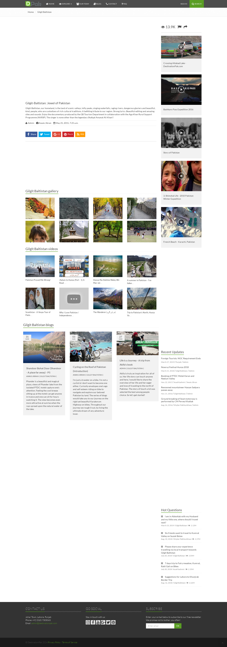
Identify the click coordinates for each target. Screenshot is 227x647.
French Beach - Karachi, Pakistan (179, 241)
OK (177, 625)
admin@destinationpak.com (44, 623)
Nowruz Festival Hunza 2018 (175, 367)
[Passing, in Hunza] (107, 231)
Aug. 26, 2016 (166, 405)
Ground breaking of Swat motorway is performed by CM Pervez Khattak (179, 400)
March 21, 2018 (167, 371)
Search (198, 4)
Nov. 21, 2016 (166, 393)
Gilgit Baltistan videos (41, 249)
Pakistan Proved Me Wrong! (37, 280)
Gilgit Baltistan (44, 12)
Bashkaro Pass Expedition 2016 (178, 109)
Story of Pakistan (171, 152)
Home (31, 12)
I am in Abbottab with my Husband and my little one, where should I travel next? (179, 519)
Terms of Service (69, 642)
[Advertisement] (90, 166)
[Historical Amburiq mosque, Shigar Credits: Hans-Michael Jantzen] (73, 231)
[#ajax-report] (179, 27)
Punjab (178, 362)
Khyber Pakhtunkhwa (182, 405)
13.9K (170, 27)
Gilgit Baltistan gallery (41, 191)
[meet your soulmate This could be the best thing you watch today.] (40, 231)
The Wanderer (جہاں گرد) (104, 312)
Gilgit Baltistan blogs (38, 325)
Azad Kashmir (179, 382)
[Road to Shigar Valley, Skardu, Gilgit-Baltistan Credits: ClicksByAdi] (73, 208)
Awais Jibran (32, 376)
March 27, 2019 (167, 362)
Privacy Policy (54, 642)
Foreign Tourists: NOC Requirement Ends (181, 358)
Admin (123, 368)
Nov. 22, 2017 (166, 382)
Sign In (184, 4)
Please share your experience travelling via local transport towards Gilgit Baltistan (178, 549)
